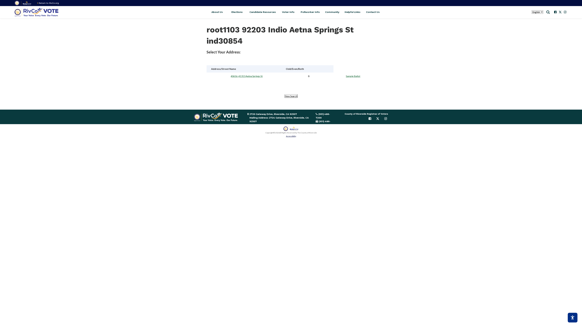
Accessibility (291, 136)
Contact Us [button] (373, 12)
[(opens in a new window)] (23, 3)
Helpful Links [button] (352, 12)
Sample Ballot (353, 76)
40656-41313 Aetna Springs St (247, 76)
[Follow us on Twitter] (560, 12)
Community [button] (332, 12)
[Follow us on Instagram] (565, 12)
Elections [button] (237, 12)
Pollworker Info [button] (310, 12)
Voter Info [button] (288, 12)
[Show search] (548, 12)
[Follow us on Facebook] (555, 12)
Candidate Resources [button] (262, 12)
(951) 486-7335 (323, 123)
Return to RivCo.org (49, 3)
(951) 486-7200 (323, 116)
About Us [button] (217, 12)
